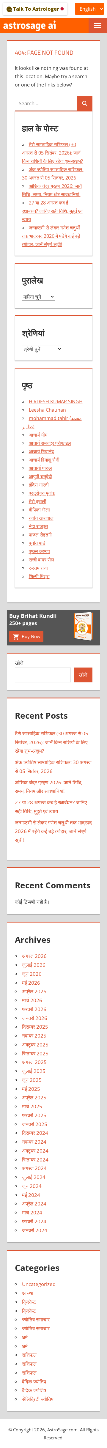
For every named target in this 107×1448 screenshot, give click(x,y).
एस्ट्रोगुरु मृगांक (42, 493)
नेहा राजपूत (38, 526)
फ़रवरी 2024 (34, 1221)
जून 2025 (32, 1079)
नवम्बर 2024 (34, 1141)
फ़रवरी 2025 (34, 1115)
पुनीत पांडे (37, 543)
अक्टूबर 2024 (35, 1150)
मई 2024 (31, 1195)
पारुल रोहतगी (40, 534)
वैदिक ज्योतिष (34, 1381)
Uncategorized (39, 1284)
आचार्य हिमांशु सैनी (44, 460)
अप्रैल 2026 (34, 991)
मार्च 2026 (32, 1000)
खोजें (19, 663)
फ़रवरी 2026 (34, 1009)
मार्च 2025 (32, 1106)
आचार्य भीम (38, 435)
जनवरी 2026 (34, 1018)
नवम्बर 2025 (34, 1035)
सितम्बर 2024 (35, 1159)
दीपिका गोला (39, 509)
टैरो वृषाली (37, 501)
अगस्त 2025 (34, 1062)
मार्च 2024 (32, 1212)
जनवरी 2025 (34, 1124)
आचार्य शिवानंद (41, 451)
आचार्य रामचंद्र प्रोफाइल (50, 443)
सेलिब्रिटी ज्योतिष (38, 1399)
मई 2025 (31, 1088)
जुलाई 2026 (33, 964)
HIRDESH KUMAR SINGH (56, 401)
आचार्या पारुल (40, 468)
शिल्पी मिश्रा (39, 576)
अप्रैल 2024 (34, 1203)
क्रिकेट (29, 1302)
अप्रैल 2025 (34, 1097)
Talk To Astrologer (36, 8)
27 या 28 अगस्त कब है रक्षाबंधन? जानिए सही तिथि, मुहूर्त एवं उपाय (52, 211)
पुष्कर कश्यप (39, 551)
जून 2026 (32, 973)
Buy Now (30, 636)
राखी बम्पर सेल (41, 559)
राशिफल (29, 1354)
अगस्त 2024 (34, 1168)
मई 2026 (31, 982)
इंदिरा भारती (39, 484)
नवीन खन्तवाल (41, 518)
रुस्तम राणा (38, 568)
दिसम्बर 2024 (35, 1132)
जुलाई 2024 (33, 1177)
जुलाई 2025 (33, 1071)
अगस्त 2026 (34, 956)
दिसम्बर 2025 (35, 1026)
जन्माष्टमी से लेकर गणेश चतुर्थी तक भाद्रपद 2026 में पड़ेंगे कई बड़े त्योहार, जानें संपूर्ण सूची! (51, 236)
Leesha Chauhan (47, 410)
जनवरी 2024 (34, 1230)
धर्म (25, 1337)
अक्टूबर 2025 (35, 1044)
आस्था (27, 1293)
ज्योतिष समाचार (36, 1319)
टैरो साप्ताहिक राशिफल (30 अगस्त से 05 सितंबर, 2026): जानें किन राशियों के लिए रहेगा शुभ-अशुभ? (52, 152)
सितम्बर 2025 (35, 1053)
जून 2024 (32, 1186)
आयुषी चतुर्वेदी (40, 476)
